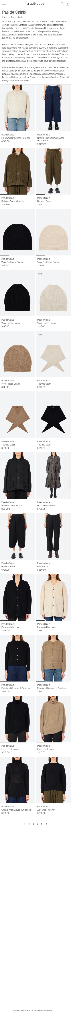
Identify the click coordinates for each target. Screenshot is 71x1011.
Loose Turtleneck (9, 749)
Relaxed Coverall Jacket (13, 201)
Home (4, 17)
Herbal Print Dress (46, 505)
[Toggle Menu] (4, 3)
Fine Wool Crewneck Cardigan (16, 138)
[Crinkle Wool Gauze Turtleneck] (17, 780)
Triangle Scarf (44, 383)
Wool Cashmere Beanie (12, 262)
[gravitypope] (35, 3)
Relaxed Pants (44, 201)
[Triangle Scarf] (17, 414)
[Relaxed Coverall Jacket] (17, 171)
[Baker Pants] (53, 536)
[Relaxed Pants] (53, 171)
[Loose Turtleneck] (17, 719)
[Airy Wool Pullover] (53, 780)
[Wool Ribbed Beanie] (17, 293)
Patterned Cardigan (10, 627)
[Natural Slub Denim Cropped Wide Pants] (53, 108)
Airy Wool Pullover (46, 809)
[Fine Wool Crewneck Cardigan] (17, 108)
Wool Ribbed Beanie (10, 323)
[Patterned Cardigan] (17, 597)
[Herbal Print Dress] (53, 475)
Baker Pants (43, 566)
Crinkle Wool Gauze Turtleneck (16, 809)
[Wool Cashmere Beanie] (17, 232)
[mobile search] (62, 3)
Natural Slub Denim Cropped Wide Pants (50, 139)
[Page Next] (46, 824)
